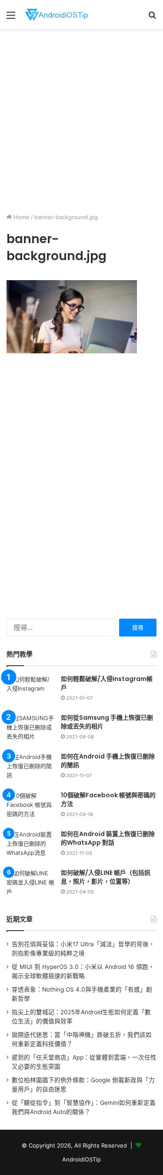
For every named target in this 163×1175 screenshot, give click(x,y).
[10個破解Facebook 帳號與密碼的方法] (30, 807)
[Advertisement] (81, 119)
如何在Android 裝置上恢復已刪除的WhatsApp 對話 (108, 838)
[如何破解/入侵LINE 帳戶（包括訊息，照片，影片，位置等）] (30, 885)
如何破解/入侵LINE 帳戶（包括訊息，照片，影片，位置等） (105, 877)
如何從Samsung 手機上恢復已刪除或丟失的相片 (107, 722)
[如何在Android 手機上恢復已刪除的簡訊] (30, 768)
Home (21, 216)
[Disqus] (81, 485)
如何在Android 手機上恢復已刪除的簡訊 (108, 760)
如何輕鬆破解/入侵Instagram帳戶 (107, 683)
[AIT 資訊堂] (56, 14)
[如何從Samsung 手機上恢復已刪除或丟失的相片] (30, 730)
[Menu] (11, 18)
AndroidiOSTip (81, 1159)
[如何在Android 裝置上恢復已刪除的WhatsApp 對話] (30, 846)
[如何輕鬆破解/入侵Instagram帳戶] (30, 691)
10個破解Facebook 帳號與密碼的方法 (108, 799)
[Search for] (152, 18)
